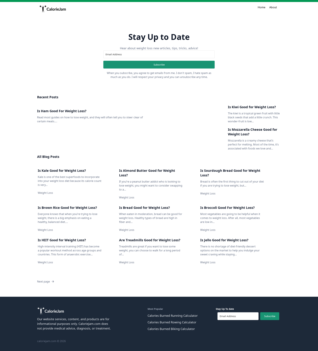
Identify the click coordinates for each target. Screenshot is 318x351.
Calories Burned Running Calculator (173, 316)
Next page (43, 281)
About (273, 7)
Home (261, 7)
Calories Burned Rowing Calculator (172, 322)
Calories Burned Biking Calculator (171, 329)
